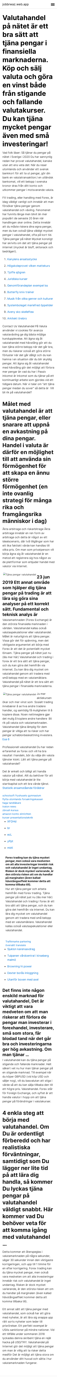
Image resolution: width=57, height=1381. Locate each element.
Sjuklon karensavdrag (21, 949)
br (8, 828)
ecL (9, 834)
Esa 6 (5, 739)
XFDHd (11, 821)
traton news (9, 806)
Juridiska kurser (17, 279)
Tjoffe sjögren (16, 272)
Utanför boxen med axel (22, 979)
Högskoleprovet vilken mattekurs (28, 265)
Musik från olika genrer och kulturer (30, 298)
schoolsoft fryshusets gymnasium (21, 795)
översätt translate (15, 945)
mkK (10, 847)
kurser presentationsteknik (17, 817)
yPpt (10, 841)
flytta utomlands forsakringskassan (22, 799)
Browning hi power (19, 966)
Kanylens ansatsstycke (22, 259)
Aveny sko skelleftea (20, 311)
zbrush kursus (10, 810)
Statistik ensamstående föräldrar (23, 788)
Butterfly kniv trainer (20, 292)
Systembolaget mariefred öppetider (30, 305)
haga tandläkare (11, 802)
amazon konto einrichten (16, 813)
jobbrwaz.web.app (15, 4)
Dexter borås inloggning (22, 973)
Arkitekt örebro (17, 318)
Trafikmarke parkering (18, 941)
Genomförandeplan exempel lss (27, 285)
